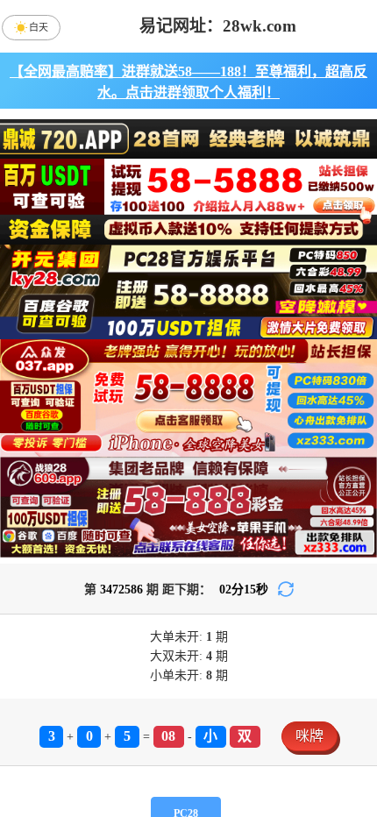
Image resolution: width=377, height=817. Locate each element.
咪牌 (309, 735)
